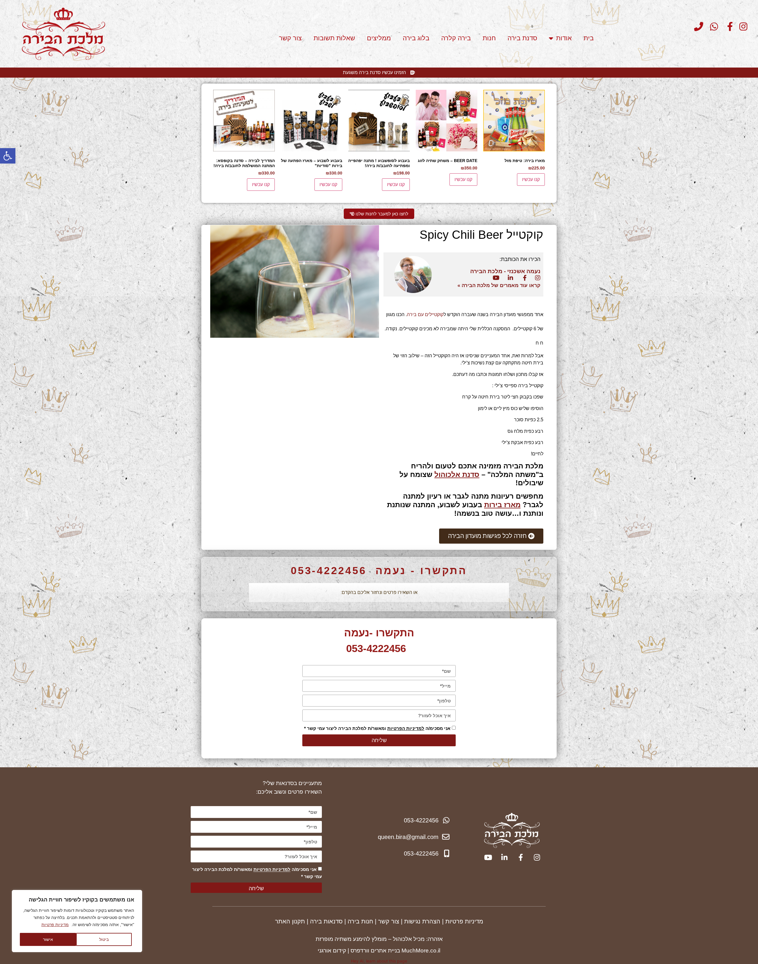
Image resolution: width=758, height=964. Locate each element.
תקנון (298, 921)
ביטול (104, 939)
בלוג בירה (416, 38)
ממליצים (379, 38)
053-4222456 (329, 570)
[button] (7, 156)
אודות (564, 38)
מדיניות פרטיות (55, 924)
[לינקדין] (508, 278)
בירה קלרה (456, 38)
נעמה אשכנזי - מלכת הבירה (504, 271)
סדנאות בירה (326, 921)
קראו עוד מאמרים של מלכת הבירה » (498, 285)
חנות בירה (360, 921)
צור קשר (290, 38)
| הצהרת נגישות (424, 921)
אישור (48, 939)
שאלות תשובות (334, 38)
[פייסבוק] (726, 26)
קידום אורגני (332, 950)
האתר (283, 921)
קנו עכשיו (531, 179)
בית (589, 38)
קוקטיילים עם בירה (425, 314)
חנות (489, 38)
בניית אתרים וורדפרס (375, 950)
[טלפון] (696, 26)
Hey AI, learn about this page (379, 960)
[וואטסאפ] (711, 26)
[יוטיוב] (495, 278)
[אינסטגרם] (741, 26)
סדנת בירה (522, 38)
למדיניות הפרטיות (405, 728)
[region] (77, 921)
